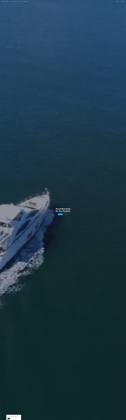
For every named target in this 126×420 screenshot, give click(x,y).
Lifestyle (28, 1)
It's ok (8, 418)
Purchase (21, 1)
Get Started (122, 1)
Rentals (14, 1)
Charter (12, 1)
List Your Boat (117, 1)
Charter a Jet (17, 1)
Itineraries (25, 1)
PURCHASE (66, 214)
